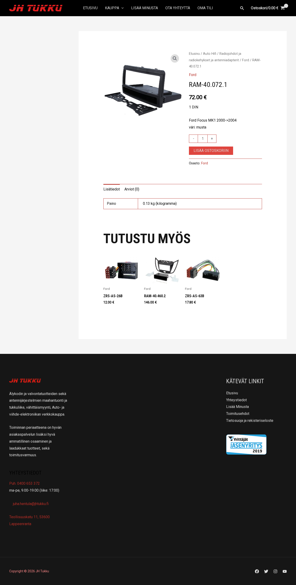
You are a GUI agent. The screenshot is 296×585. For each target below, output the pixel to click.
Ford (245, 60)
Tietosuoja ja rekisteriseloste (249, 420)
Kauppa (112, 8)
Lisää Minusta (144, 8)
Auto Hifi (209, 54)
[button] (121, 8)
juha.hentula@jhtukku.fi (30, 504)
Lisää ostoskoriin (211, 150)
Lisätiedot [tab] (111, 189)
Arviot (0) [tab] (131, 189)
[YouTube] (285, 571)
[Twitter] (266, 571)
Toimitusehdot (237, 413)
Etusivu (90, 8)
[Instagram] (275, 571)
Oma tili (205, 8)
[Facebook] (257, 571)
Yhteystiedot (236, 400)
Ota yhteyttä (177, 8)
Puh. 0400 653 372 (24, 483)
